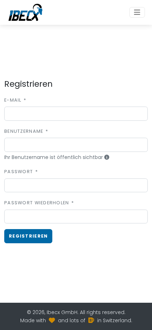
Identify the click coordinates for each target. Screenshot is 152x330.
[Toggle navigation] (137, 12)
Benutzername (23, 131)
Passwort (18, 172)
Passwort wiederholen (36, 203)
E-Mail (13, 100)
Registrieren (28, 236)
